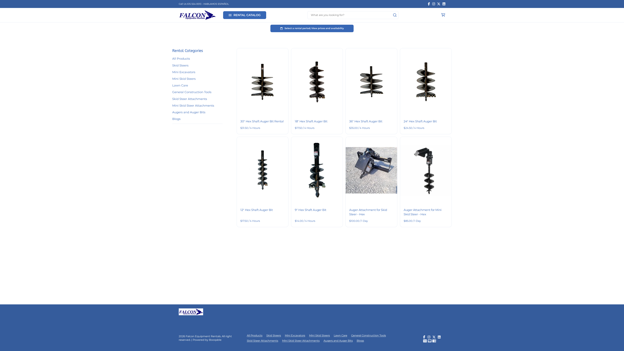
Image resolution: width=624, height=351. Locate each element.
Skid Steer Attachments (189, 99)
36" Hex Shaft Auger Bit (365, 121)
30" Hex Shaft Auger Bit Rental (262, 121)
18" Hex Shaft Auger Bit (311, 121)
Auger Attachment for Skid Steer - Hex (368, 212)
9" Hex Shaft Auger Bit (310, 210)
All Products (181, 58)
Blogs (176, 119)
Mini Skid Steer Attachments (193, 105)
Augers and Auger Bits (188, 112)
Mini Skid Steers (184, 79)
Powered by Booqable (207, 339)
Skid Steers (180, 65)
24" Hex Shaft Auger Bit (420, 121)
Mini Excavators (183, 72)
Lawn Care (180, 85)
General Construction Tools (191, 92)
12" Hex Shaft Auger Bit (256, 210)
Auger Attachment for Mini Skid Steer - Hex (423, 212)
